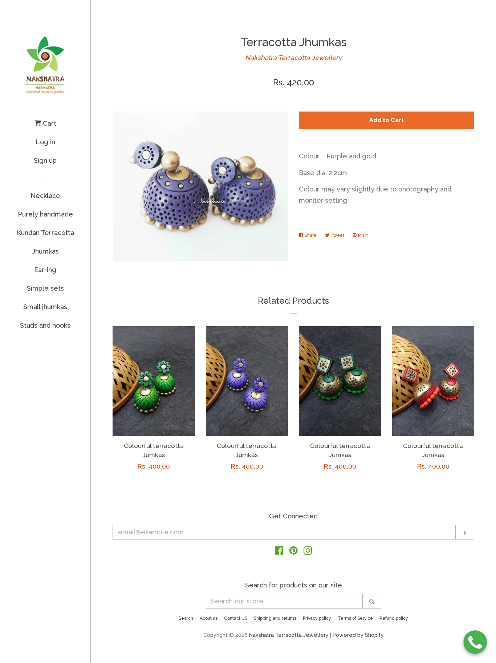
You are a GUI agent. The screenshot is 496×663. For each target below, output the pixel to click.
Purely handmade (45, 214)
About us (208, 618)
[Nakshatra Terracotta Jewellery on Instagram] (308, 551)
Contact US (235, 618)
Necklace (45, 195)
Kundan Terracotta (45, 233)
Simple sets (45, 288)
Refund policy (393, 618)
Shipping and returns (275, 618)
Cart (48, 123)
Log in (45, 142)
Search (186, 618)
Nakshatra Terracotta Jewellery (293, 57)
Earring (45, 270)
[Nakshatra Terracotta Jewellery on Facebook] (279, 551)
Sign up (45, 160)
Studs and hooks (45, 325)
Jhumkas (45, 251)
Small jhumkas (45, 307)
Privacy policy (317, 618)
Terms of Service (355, 618)
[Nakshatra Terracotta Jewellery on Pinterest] (293, 551)
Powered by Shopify (358, 635)
